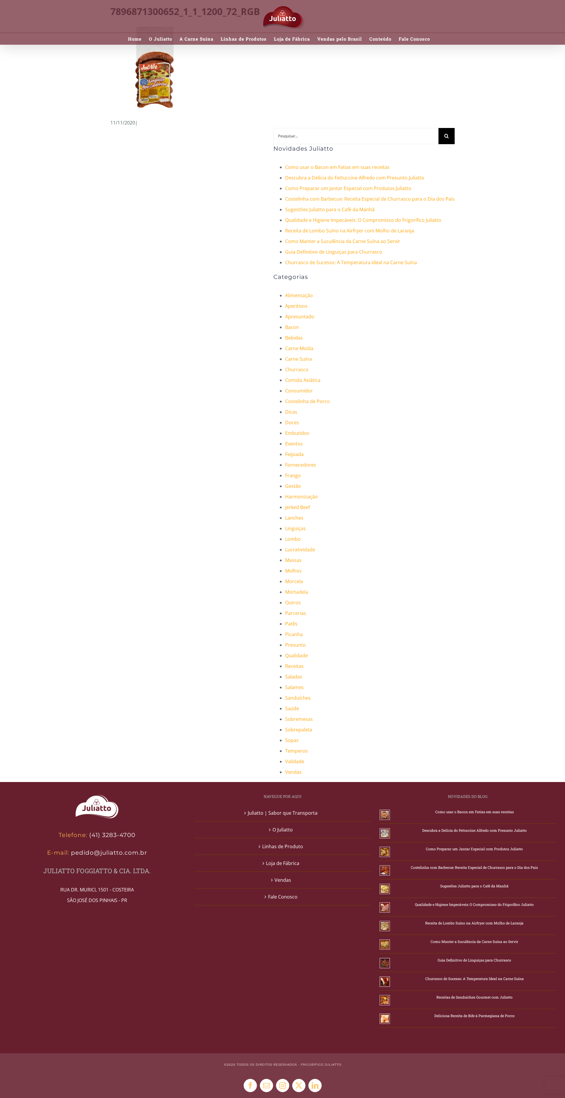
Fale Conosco (283, 897)
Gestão (293, 486)
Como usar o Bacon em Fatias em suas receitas (337, 167)
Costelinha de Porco (307, 401)
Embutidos (297, 433)
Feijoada (294, 454)
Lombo (293, 539)
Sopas (292, 740)
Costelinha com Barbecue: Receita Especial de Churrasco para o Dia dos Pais (370, 199)
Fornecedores (300, 465)
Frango (293, 475)
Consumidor (299, 390)
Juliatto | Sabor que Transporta (283, 813)
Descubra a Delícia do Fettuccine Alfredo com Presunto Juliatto (354, 177)
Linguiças (295, 528)
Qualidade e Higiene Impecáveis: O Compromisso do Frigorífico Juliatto (363, 220)
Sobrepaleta (298, 729)
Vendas (293, 772)
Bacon (292, 327)
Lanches (294, 518)
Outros (293, 602)
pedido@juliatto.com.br (108, 852)
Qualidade (296, 655)
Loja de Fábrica (282, 863)
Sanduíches (298, 698)
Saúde (292, 708)
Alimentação (299, 295)
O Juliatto (282, 829)
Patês (291, 623)
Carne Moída (299, 348)
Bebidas (294, 338)
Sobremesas (299, 719)
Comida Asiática (302, 380)
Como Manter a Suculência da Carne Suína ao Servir (342, 241)
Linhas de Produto (282, 846)
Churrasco (296, 369)
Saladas (293, 676)
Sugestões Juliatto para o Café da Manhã (330, 209)
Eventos (294, 443)
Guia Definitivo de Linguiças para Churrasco (333, 252)
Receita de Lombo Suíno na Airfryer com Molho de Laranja (349, 230)
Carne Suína (298, 359)
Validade (294, 761)
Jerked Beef (297, 507)
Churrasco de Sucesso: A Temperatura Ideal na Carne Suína (351, 262)
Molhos (293, 571)
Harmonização (301, 496)
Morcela (294, 581)
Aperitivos (296, 306)
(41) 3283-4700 (112, 835)
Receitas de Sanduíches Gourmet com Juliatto (474, 997)
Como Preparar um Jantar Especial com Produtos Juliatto (348, 188)
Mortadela (296, 592)
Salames (294, 687)
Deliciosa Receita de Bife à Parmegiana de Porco (474, 1015)
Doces (292, 422)
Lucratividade (300, 549)
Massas (293, 560)
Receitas (294, 666)
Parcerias (295, 613)
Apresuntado (299, 316)
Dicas (291, 412)
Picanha (294, 634)
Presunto (295, 645)
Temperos (296, 751)
